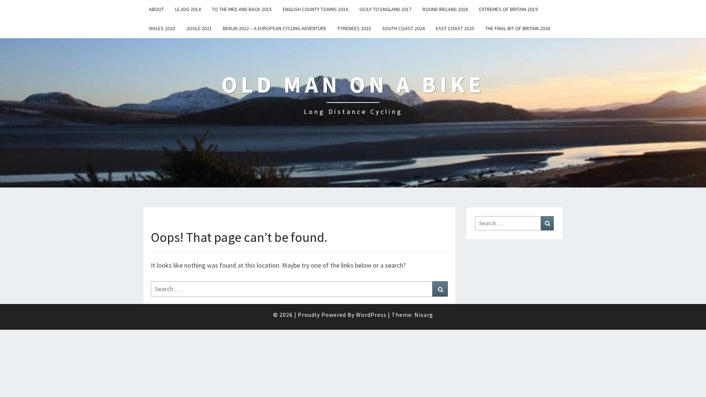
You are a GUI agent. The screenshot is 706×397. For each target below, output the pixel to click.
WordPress (371, 314)
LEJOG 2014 (188, 9)
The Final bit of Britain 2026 (517, 28)
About (156, 9)
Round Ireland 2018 (445, 9)
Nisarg (423, 314)
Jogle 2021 (199, 28)
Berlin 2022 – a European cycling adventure (275, 28)
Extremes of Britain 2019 (508, 9)
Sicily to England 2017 (385, 9)
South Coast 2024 (403, 28)
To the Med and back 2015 (242, 9)
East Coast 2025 (455, 28)
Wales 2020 (162, 28)
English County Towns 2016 (315, 9)
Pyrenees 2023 (354, 28)
